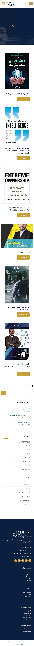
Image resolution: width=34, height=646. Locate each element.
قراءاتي (28, 477)
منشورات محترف (24, 252)
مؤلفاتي (27, 488)
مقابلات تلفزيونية (25, 500)
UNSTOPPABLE (24, 442)
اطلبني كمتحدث (27, 578)
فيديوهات (27, 473)
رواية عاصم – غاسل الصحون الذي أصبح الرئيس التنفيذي (18, 308)
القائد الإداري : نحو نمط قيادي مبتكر (17, 94)
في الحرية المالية (25, 461)
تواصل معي (28, 580)
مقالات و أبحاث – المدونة (25, 576)
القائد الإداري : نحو (25, 409)
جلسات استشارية (27, 631)
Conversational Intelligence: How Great (19, 415)
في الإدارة (27, 457)
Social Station (11, 644)
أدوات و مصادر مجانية (26, 601)
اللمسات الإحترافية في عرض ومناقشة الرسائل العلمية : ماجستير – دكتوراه (17, 366)
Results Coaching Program (24, 629)
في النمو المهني (25, 469)
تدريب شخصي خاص (26, 617)
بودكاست (27, 453)
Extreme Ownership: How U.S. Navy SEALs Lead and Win (19, 209)
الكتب (28, 450)
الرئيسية (29, 571)
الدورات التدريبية (27, 613)
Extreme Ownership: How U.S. (22, 422)
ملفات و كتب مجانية (24, 504)
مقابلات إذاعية (26, 496)
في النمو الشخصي (25, 465)
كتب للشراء (26, 481)
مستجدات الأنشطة (24, 492)
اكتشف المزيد (23, 99)
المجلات (29, 598)
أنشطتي (27, 446)
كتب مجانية (27, 484)
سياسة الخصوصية (22, 641)
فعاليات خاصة (28, 615)
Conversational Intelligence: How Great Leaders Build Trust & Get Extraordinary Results (17, 150)
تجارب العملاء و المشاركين (25, 619)
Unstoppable (28, 611)
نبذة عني (29, 574)
